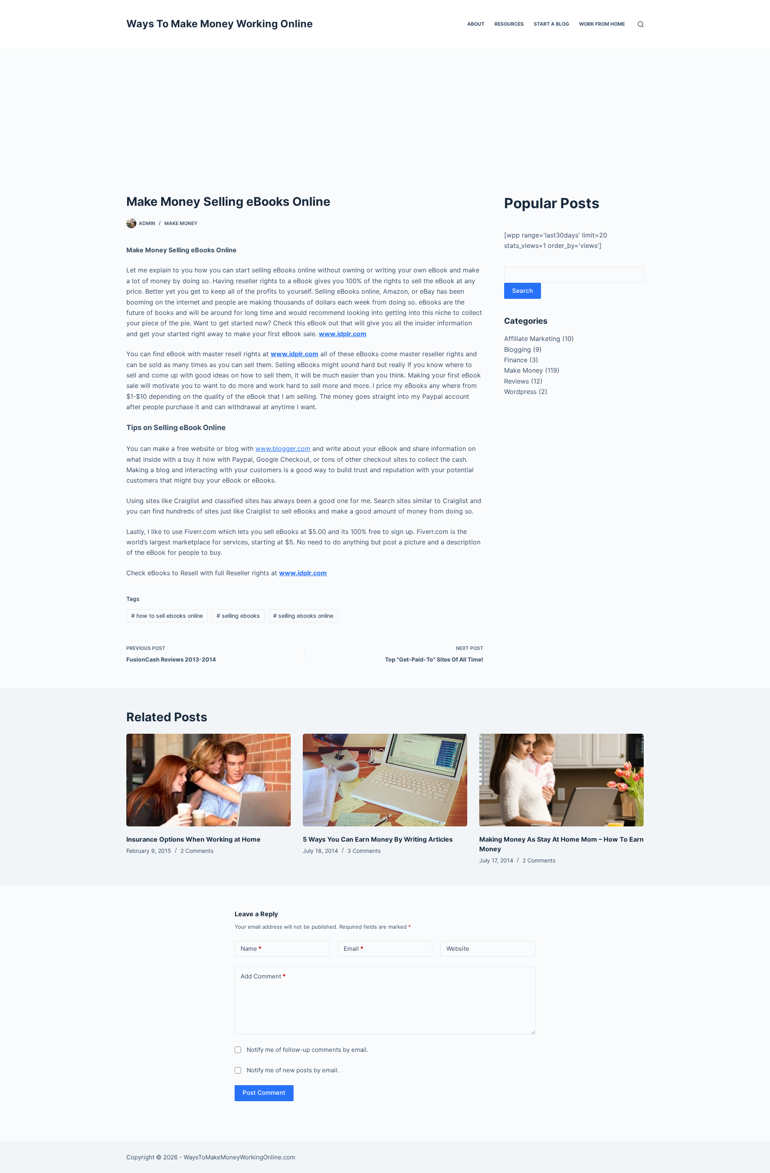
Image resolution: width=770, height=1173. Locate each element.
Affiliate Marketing (532, 339)
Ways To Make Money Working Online (219, 24)
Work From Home (602, 24)
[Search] (641, 24)
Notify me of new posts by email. (293, 1070)
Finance (515, 360)
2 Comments (196, 850)
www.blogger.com (282, 448)
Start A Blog (551, 24)
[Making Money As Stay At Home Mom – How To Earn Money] (561, 780)
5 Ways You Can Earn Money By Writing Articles (378, 839)
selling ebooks (238, 615)
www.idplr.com (343, 334)
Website (457, 948)
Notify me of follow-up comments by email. (307, 1049)
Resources (509, 24)
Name (251, 948)
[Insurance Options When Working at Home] (208, 780)
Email (353, 948)
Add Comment (263, 976)
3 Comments (364, 850)
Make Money (180, 223)
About (475, 24)
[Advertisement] (385, 108)
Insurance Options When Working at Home (193, 839)
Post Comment (264, 1092)
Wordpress (520, 392)
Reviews (516, 381)
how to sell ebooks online (167, 615)
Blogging (517, 349)
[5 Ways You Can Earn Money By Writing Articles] (385, 780)
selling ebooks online (303, 615)
